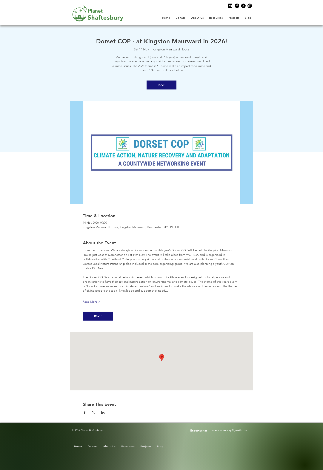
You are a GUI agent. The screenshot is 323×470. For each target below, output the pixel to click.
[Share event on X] (94, 412)
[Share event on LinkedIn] (103, 412)
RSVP (161, 85)
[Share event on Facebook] (84, 412)
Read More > (91, 301)
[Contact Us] (230, 6)
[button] (197, 17)
